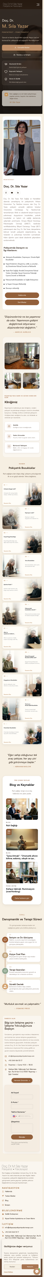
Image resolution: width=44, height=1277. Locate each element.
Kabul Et (30, 1267)
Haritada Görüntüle (22, 1080)
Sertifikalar (22, 302)
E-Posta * (14, 1102)
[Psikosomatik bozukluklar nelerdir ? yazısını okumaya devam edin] (22, 613)
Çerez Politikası (8, 1272)
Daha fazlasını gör (22, 898)
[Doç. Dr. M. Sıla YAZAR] (18, 1168)
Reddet (12, 1267)
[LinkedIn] (18, 192)
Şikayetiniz (15, 1122)
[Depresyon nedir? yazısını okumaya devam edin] (22, 518)
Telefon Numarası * (18, 1112)
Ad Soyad (15, 1093)
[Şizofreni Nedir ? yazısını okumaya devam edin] (22, 590)
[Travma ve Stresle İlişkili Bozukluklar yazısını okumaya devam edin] (22, 709)
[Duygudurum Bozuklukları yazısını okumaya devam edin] (22, 685)
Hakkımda (22, 295)
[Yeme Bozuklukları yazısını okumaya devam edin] (22, 566)
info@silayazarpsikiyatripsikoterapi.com (21, 1056)
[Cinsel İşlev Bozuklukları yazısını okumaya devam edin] (22, 733)
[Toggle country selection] (15, 1116)
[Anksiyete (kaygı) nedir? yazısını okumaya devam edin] (22, 494)
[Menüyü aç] (38, 4)
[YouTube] (12, 192)
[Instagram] (6, 192)
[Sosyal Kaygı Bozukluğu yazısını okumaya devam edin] (22, 542)
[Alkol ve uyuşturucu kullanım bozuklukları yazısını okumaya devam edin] (22, 637)
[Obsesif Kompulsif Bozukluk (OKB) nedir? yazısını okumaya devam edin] (22, 661)
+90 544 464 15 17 (15, 1060)
